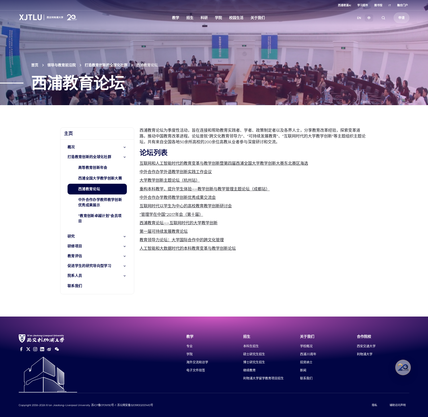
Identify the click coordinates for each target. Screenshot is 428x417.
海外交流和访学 (197, 362)
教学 (175, 18)
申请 (401, 18)
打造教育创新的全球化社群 (106, 65)
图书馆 (378, 5)
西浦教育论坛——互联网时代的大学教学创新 (179, 223)
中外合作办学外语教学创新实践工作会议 (176, 171)
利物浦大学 (364, 354)
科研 (204, 18)
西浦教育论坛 (89, 189)
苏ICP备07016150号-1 (103, 405)
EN (359, 18)
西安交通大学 (366, 346)
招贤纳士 (306, 362)
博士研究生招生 (254, 362)
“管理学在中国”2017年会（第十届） (171, 214)
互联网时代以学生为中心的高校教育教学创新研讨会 (186, 206)
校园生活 (236, 18)
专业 (189, 346)
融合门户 (402, 5)
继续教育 (249, 370)
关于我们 (258, 18)
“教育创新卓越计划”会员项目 (99, 218)
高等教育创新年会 (92, 167)
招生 (189, 18)
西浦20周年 (308, 354)
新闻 (303, 370)
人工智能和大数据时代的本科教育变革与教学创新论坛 (188, 248)
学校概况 (306, 346)
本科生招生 (251, 346)
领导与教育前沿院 (61, 65)
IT (390, 5)
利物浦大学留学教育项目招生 (263, 378)
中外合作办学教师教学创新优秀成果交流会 (178, 197)
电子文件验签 (195, 370)
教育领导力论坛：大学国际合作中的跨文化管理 (182, 240)
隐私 (374, 405)
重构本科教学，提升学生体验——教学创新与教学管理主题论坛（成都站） (205, 189)
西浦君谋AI (344, 5)
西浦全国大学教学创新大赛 (100, 178)
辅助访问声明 (398, 405)
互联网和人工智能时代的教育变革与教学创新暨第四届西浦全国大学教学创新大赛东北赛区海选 (224, 163)
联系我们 (75, 286)
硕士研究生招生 (254, 354)
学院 (218, 18)
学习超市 (362, 5)
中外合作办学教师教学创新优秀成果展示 (100, 202)
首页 (34, 65)
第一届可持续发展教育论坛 (164, 231)
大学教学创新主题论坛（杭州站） (170, 180)
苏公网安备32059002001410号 (135, 405)
